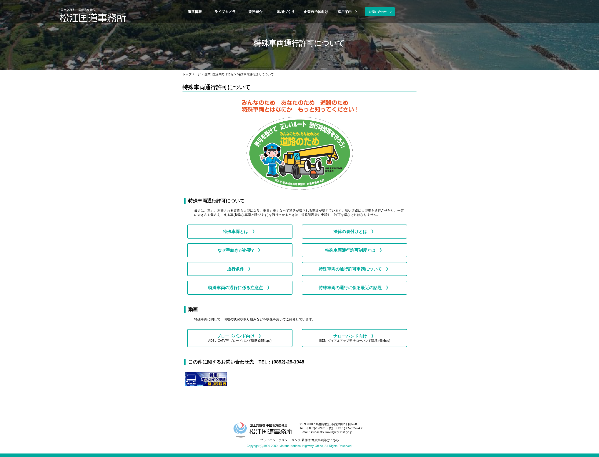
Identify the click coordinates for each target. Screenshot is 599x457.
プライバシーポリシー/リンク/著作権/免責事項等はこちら (299, 440)
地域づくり (286, 12)
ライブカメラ (225, 12)
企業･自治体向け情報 (219, 74)
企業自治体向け (316, 12)
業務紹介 (255, 12)
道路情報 (195, 12)
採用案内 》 (346, 12)
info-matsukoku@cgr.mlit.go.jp (331, 432)
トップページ (192, 74)
